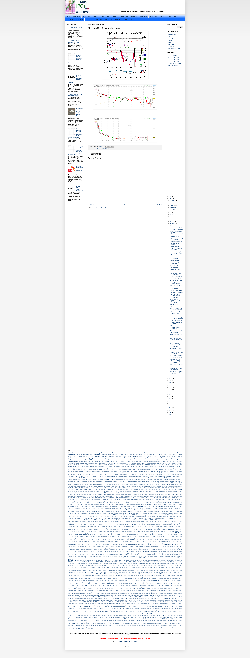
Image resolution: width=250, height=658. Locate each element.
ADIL (102, 463)
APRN (152, 471)
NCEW (105, 560)
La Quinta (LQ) (175, 539)
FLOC (83, 516)
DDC (173, 499)
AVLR (79, 476)
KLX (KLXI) (173, 538)
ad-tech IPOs (179, 461)
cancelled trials (75, 486)
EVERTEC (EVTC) (165, 511)
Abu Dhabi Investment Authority (123, 461)
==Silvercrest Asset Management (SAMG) (74, 41)
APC (181, 469)
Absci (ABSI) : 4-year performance (175, 270)
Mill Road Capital (107, 554)
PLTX (130, 575)
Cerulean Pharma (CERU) (141, 487)
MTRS (106, 557)
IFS (178, 529)
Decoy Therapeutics (76, 501)
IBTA (152, 529)
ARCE (91, 472)
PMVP (146, 575)
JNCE (131, 536)
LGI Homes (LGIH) (136, 543)
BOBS (135, 481)
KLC (161, 538)
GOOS (145, 523)
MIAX (105, 553)
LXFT (180, 546)
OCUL (174, 565)
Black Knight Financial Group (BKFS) (148, 479)
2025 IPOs (86, 16)
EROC (89, 511)
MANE (100, 548)
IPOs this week (172, 34)
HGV (82, 528)
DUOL (80, 506)
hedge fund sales (162, 526)
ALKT (140, 466)
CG (154, 487)
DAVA (143, 499)
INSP (122, 533)
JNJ (133, 536)
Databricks (136, 499)
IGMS (180, 529)
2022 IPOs (115, 16)
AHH (130, 464)
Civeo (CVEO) (114, 491)
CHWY (100, 491)
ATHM (115, 474)
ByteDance (70, 484)
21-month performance (160, 456)
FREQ (126, 518)
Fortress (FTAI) (155, 516)
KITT (148, 538)
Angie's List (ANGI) (132, 469)
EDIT (95, 508)
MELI (130, 551)
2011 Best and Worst (145, 454)
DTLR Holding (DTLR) (170, 504)
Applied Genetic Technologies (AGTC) (118, 471)
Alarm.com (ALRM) (88, 466)
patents (161, 570)
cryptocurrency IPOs (165, 496)
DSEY (151, 504)
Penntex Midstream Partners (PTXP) (122, 572)
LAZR (130, 541)
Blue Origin (98, 481)
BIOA (90, 479)
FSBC (160, 518)
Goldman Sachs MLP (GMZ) (133, 523)
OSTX (161, 568)
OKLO (104, 567)
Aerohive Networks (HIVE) (165, 463)
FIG (103, 514)
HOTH (75, 529)
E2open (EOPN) (116, 506)
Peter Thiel (169, 572)
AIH (153, 464)
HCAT (109, 526)
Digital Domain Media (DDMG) (106, 502)
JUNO (163, 536)
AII (157, 464)
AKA (177, 464)
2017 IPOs (163, 16)
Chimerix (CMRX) (144, 489)
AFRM (77, 464)
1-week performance (88, 453)
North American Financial (84, 563)
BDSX (177, 476)
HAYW (103, 526)
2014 (170, 401)
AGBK (83, 464)
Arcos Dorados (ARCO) (106, 472)
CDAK (180, 486)
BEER (77, 477)
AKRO (75, 466)
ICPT (158, 529)
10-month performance (114, 453)
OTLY (172, 568)
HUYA (125, 529)
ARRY (163, 472)
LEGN (69, 543)
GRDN (177, 523)
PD (99, 572)
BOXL (156, 481)
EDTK (101, 508)
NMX (166, 561)
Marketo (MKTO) (167, 548)
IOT (156, 533)
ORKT (144, 568)
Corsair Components (148, 494)
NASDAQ (72, 560)
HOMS (163, 528)
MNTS (79, 556)
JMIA (125, 536)
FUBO (82, 519)
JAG (153, 534)
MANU (115, 548)
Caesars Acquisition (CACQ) (112, 484)
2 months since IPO (173, 57)
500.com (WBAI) (80, 459)
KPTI (109, 539)
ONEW (70, 568)
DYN (97, 506)
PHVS (141, 573)
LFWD (120, 543)
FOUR (69, 518)
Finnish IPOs (120, 514)
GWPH (85, 526)
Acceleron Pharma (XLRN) (150, 461)
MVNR (130, 557)
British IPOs (86, 482)
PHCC (119, 573)
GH (116, 521)
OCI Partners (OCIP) (168, 565)
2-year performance (107, 454)
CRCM (112, 496)
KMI (178, 538)
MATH (117, 549)
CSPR (75, 497)
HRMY (89, 529)
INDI (162, 531)
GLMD (159, 521)
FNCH (113, 516)
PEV (80, 573)
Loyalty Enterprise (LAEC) (78, 546)
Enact (81, 509)
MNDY (176, 554)
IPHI (164, 533)
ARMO (154, 472)
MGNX (84, 553)
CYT (85, 499)
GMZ (104, 523)
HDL (132, 526)
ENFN (129, 509)
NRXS (158, 563)
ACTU (168, 461)
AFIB (75, 464)
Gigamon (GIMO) (135, 521)
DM (154, 502)
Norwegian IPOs (122, 563)
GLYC (91, 523)
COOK (141, 494)
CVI (151, 497)
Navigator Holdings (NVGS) (91, 560)
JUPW (170, 536)
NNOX (171, 561)
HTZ (110, 529)
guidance (175, 524)
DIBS (88, 502)
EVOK (176, 511)
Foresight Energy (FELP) (142, 516)
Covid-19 (74, 496)
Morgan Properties (143, 556)
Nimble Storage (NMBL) (123, 561)
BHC (144, 477)
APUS (155, 471)
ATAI (99, 474)
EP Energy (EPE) (178, 509)
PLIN (110, 575)
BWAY (163, 482)
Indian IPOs (165, 531)
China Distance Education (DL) (156, 489)
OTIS (170, 568)
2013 (170, 403)
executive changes (95, 513)
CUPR (117, 497)
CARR (96, 486)
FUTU (95, 519)
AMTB (88, 469)
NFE (100, 561)
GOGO (119, 523)
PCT (91, 572)
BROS (98, 482)
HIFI (87, 528)
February (172, 223)
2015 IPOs (70, 19)
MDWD (82, 551)
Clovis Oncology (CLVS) (86, 492)
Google (142, 523)
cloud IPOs (74, 493)
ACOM (162, 461)
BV (158, 482)
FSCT (163, 518)
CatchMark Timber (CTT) (121, 486)
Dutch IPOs (87, 506)
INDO (170, 531)
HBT (106, 526)
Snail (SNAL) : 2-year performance (175, 273)
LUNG (144, 546)
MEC (94, 551)
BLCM (177, 479)
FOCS (119, 516)
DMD (160, 502)
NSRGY (162, 563)
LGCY (126, 543)
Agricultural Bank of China (120, 464)
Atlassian (122, 474)
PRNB (150, 577)
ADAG (69, 463)
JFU (84, 536)
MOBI (82, 556)
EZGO (112, 513)
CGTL (166, 487)
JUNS (166, 536)
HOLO (129, 528)
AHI (132, 464)
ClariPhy (122, 491)
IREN (104, 534)
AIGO (150, 464)
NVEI (96, 565)
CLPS (93, 492)
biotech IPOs (111, 479)
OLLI (123, 567)
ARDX (122, 472)
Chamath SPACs (172, 487)
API (75, 471)
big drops (150, 478)
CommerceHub (71, 494)
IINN (83, 531)
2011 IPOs (108, 19)
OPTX (122, 568)
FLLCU (74, 516)
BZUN (79, 484)
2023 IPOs (105, 16)
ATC (104, 474)
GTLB (168, 524)
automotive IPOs (159, 474)
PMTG (139, 575)
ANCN (103, 469)
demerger (165, 501)
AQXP (165, 471)
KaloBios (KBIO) (72, 538)
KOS (106, 539)
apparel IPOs (98, 471)
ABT (112, 461)
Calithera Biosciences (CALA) (149, 484)
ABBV (89, 461)
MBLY (141, 549)
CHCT (73, 489)
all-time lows (149, 466)
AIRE (169, 464)
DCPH (168, 499)
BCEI (159, 476)
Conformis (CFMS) (111, 494)
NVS (104, 565)
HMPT (122, 528)
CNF (124, 492)
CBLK (146, 486)
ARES (128, 472)
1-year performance (101, 453)
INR (94, 533)
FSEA (166, 518)
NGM (106, 561)
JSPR (149, 536)
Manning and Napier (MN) (107, 548)
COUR (180, 494)
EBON (178, 506)
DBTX (160, 499)
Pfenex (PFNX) (86, 573)
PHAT (116, 573)
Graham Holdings (168, 523)
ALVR (78, 468)
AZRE (107, 476)
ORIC (141, 568)
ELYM (175, 508)
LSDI (97, 546)
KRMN (115, 539)
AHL (134, 464)
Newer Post (91, 204)
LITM (97, 544)
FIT (163, 514)
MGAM (180, 551)
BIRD (127, 479)
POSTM (180, 575)
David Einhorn (148, 499)
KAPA (85, 538)
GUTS (78, 526)
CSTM (90, 497)
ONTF (82, 568)
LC (145, 541)
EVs (75, 513)
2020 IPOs (134, 16)
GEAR (168, 519)
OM (134, 567)
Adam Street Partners (76, 463)
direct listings (133, 502)
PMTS (143, 575)
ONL (73, 568)
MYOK (140, 557)
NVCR (90, 565)
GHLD (118, 521)
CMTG (114, 492)
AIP (164, 464)
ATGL (106, 474)
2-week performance (94, 454)
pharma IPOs (103, 574)
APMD (88, 471)
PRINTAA (107, 148)
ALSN (69, 468)
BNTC (129, 481)
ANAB (100, 469)
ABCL (93, 461)
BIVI (135, 479)
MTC (90, 557)
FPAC (85, 518)
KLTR (169, 538)
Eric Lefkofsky (82, 511)
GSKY (153, 524)
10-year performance (126, 452)
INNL (80, 533)
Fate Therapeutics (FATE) (144, 513)
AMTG (91, 469)
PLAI (180, 573)
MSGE (75, 557)
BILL (87, 479)
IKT (97, 531)
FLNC (80, 516)
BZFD (76, 484)
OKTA (107, 567)
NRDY (150, 563)
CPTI (98, 496)
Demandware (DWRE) (157, 501)
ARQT (160, 472)
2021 (170, 385)
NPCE (136, 563)
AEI (142, 463)
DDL (178, 499)
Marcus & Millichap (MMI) (131, 548)
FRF (137, 518)
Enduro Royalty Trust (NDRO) (106, 509)
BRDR (177, 481)
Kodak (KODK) (101, 539)
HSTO (101, 529)
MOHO (113, 556)
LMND (116, 544)
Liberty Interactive (150, 543)
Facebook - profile (118, 513)
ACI (157, 461)
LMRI (122, 544)
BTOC (129, 482)
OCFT (155, 565)
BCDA (156, 476)
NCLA (110, 560)
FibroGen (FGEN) (84, 514)
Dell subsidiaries (119, 501)
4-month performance (123, 458)
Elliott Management (163, 508)
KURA (157, 539)
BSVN (117, 482)
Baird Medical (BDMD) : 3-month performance (176, 291)
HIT (115, 528)
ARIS (134, 472)
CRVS (151, 496)
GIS (143, 521)
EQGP (71, 511)
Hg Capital (78, 528)
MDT (79, 551)
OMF (143, 567)
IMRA (119, 531)
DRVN (148, 504)
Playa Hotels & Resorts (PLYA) (101, 575)
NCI (108, 560)
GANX (130, 519)
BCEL (161, 476)
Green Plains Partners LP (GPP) (94, 524)
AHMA (139, 464)
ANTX (164, 469)
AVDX (177, 474)
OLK (121, 567)
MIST (130, 554)
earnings (170, 40)
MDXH (89, 551)
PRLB (144, 577)
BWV (170, 482)
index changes (157, 531)
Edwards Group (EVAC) (110, 508)
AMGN (161, 468)
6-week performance (113, 459)
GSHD (150, 524)
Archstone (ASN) (97, 472)
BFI (130, 477)
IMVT (135, 531)
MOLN (116, 556)
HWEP (128, 529)
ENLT (132, 509)
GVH (82, 526)
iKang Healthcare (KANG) (90, 531)
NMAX (163, 561)
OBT (150, 565)
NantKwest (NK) (172, 557)
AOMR (171, 469)
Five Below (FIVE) (169, 514)
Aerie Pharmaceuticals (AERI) (149, 463)
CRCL (109, 496)
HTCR (107, 529)
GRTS (135, 524)
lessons (95, 543)
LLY (114, 544)
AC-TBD (136, 461)
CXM (168, 497)
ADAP (82, 463)
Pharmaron (109, 573)
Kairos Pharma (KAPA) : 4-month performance (176, 317)
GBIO (140, 519)
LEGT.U (73, 543)
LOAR (125, 544)
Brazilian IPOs (163, 481)
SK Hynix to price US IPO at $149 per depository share (79, 169)
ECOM (83, 508)
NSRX (165, 563)
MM (165, 554)
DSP (154, 504)
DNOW (174, 502)
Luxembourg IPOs (153, 546)
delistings (102, 501)
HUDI (115, 529)
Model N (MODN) (102, 556)
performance (142, 572)
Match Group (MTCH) (110, 549)
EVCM (140, 511)
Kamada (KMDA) (80, 538)
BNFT (119, 481)
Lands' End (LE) (77, 541)
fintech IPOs (126, 514)
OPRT (116, 568)
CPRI (92, 496)
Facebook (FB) (126, 513)
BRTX (103, 482)
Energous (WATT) (117, 509)
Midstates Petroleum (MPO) (89, 554)
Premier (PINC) (107, 577)
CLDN (141, 491)
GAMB (117, 519)
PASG (158, 570)
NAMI (158, 557)
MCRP (175, 549)
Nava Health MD (80, 560)
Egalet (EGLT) (119, 508)
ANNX (142, 469)
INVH (140, 533)
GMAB (94, 523)
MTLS (103, 557)
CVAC (139, 497)
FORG (149, 516)
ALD (107, 466)
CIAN (107, 491)
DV (91, 506)
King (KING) (126, 538)
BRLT (90, 482)
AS (178, 472)
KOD (97, 539)
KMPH (180, 538)
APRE (149, 471)
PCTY (93, 572)
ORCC (125, 568)
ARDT (119, 472)
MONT (128, 556)
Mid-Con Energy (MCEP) (126, 553)
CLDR (144, 491)
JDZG (72, 536)
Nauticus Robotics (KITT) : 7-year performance (176, 309)
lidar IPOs (156, 543)
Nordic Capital (75, 563)
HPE (81, 529)
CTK (93, 497)
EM (177, 508)
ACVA (174, 461)
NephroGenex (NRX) (137, 560)
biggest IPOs (78, 479)
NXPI (119, 565)
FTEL (76, 519)
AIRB (167, 464)
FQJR (96, 518)
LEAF (177, 541)
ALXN (81, 468)
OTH (167, 568)
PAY (69, 572)
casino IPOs (110, 486)
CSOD (72, 497)
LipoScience (83, 544)
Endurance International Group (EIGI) (91, 509)
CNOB (128, 492)
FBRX (158, 513)
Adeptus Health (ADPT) (93, 463)
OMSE (152, 567)
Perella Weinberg (135, 572)
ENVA (143, 509)
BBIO (141, 476)
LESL (92, 543)
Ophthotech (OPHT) (107, 568)
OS (150, 568)
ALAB (82, 466)
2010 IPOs (118, 19)
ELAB (134, 508)
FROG (148, 518)
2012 (170, 405)
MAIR (85, 548)
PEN (113, 572)
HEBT (156, 526)
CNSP (132, 492)
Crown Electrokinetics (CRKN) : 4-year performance (175, 296)
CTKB (95, 497)
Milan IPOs (100, 554)
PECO (110, 572)
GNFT (107, 523)
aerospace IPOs (175, 463)
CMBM (105, 492)
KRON (118, 539)
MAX (136, 549)
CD (178, 486)
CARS (99, 486)
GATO (133, 519)
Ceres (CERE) (118, 487)
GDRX (156, 519)
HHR (85, 528)
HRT (92, 529)
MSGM (78, 557)
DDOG (70, 501)
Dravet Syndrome (119, 504)
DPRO (113, 504)
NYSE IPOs (171, 36)
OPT (119, 568)
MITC (132, 554)
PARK (123, 570)
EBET (175, 506)
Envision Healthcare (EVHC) (152, 509)
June (171, 214)
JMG (123, 536)
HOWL (78, 529)
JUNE (160, 536)
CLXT (99, 492)
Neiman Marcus (125, 560)
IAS (144, 529)
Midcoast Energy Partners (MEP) (174, 553)
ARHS (131, 472)
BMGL (115, 481)
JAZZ (173, 534)
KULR (154, 539)
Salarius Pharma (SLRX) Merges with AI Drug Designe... (176, 322)
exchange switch (87, 513)
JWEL (173, 536)
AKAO (180, 464)
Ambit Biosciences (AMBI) (104, 468)
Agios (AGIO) (104, 464)
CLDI (138, 491)
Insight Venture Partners (115, 533)
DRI (124, 504)
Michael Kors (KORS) (115, 553)
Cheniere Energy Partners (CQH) (106, 489)
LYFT (72, 548)
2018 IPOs (153, 16)
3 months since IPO (173, 59)
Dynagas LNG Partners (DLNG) (105, 506)
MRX (180, 556)
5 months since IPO (173, 61)
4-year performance (97, 148)
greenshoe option (106, 524)
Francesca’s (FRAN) (106, 518)
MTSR (112, 557)
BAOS (129, 476)
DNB (165, 502)
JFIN (78, 536)
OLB (110, 567)
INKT (69, 533)
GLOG (177, 521)
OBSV (147, 565)
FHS (181, 513)
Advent (139, 463)
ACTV (171, 461)
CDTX (79, 487)
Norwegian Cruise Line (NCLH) (110, 563)
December (173, 200)
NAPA (177, 557)
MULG (127, 557)
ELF (157, 508)
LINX (79, 544)
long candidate (168, 544)
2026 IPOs (76, 16)
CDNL (73, 487)
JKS (120, 536)
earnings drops (147, 506)
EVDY (143, 511)
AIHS (155, 464)
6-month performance (100, 459)
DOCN (69, 504)
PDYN (104, 572)
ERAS (77, 511)
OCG (159, 565)
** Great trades (172, 46)
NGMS (108, 561)
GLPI (80, 523)
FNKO (116, 516)
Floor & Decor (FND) (89, 516)
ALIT (138, 466)
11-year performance (149, 452)
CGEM (156, 487)
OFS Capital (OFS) (76, 567)
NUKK (80, 565)
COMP (86, 494)
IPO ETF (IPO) (171, 533)
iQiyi (92, 534)
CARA (86, 486)
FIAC (72, 514)
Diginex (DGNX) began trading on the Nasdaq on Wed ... (176, 282)
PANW (109, 570)
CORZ (154, 494)
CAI (129, 484)
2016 (170, 396)
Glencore (156, 521)
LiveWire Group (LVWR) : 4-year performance (79, 187)
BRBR (168, 481)
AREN (125, 472)
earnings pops (156, 506)
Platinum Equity (87, 575)
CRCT (116, 496)
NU (72, 565)
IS (111, 534)
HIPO (113, 528)
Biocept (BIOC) (103, 479)
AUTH (154, 474)
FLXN (96, 516)
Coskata (158, 494)
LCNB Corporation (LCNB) (155, 541)
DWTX (93, 506)
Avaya (168, 474)
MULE (124, 557)
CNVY (150, 492)
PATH (164, 570)
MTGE (99, 557)
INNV (82, 533)
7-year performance (147, 459)
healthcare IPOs (140, 526)
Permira (147, 572)
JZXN (176, 536)
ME (91, 551)
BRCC (174, 481)
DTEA (160, 504)
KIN (121, 538)
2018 (170, 392)
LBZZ (143, 541)
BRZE (111, 482)
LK (111, 544)
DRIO (126, 504)
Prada (93, 577)
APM (86, 471)
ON (154, 567)
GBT (145, 519)
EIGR (128, 508)
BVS (161, 482)
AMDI (122, 468)
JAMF (155, 534)
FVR (101, 519)
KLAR (158, 538)
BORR (145, 481)
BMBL (112, 481)
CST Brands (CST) (82, 497)
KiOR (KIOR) (132, 538)
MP (159, 556)
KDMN (118, 538)
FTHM (79, 519)
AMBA (97, 468)
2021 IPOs (124, 16)
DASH (120, 499)
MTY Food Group (118, 557)
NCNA (113, 560)
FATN (152, 513)
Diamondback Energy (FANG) (80, 502)
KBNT (103, 538)
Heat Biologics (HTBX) (150, 526)
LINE (176, 543)
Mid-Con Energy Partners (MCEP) (139, 553)
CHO (86, 491)
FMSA (109, 516)
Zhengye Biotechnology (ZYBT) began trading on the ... (176, 233)
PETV (74, 573)
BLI (75, 481)
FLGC (180, 514)
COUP (165, 494)
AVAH (165, 474)
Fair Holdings (134, 513)
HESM (69, 528)
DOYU (104, 504)
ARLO (147, 472)
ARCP (113, 472)
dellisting (125, 501)
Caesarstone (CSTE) (123, 484)
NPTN (140, 563)
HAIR (91, 526)
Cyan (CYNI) (172, 497)
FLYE (101, 516)
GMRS (97, 523)
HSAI (95, 529)
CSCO (180, 496)
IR (94, 534)
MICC (108, 553)
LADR (180, 539)
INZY (145, 533)
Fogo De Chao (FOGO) (126, 516)
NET (143, 560)
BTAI (120, 482)
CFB (149, 487)
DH (72, 502)
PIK (145, 573)
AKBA (69, 466)
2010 (170, 410)
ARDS (116, 472)
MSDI (72, 557)
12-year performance (159, 452)
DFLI (181, 501)
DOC (180, 502)
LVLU (162, 546)
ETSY (117, 511)
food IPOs (134, 516)
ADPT (115, 463)
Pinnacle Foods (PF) (154, 573)
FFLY (172, 513)
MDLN (76, 551)
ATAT (101, 474)
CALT (157, 484)
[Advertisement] (132, 6)
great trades (78, 524)
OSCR (152, 568)
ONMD (75, 568)
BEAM (71, 477)
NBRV (102, 560)
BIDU (147, 477)
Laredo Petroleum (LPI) (87, 541)
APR (146, 471)
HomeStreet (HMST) (157, 528)
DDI (175, 499)
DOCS (72, 504)
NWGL (116, 565)
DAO (117, 499)
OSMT (158, 568)
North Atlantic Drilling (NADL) (96, 563)
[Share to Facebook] (112, 147)
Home (69, 16)
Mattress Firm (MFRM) (124, 549)
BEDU (74, 477)
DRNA (141, 504)
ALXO (84, 468)
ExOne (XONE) (106, 513)
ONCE (157, 567)
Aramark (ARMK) (175, 471)
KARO (88, 538)
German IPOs (97, 521)
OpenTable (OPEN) (98, 568)
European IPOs (125, 511)
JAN (158, 534)
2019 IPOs (143, 16)
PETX (77, 573)
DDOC (180, 499)
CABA (93, 484)
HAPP (94, 526)
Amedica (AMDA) (128, 468)
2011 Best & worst (173, 65)
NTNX (180, 563)
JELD (75, 536)
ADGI (100, 463)
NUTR (83, 565)
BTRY (132, 482)
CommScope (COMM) (80, 494)
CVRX (160, 497)
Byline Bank (176, 482)
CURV (126, 497)
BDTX (180, 476)
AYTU (99, 476)
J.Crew (140, 534)
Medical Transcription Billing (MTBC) (115, 551)
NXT (121, 565)
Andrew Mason (112, 469)
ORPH (147, 568)
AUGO (133, 474)
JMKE (128, 536)
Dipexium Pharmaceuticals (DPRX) (121, 502)
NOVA (127, 563)
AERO (158, 463)
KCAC (108, 538)
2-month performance (82, 454)
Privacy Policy (133, 577)
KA (178, 536)
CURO (123, 497)
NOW (134, 563)
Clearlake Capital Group (173, 491)
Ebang (164, 506)
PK (178, 573)
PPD (85, 577)
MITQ (138, 554)
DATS (140, 499)
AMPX (73, 469)
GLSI (82, 523)
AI (144, 464)
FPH (88, 518)
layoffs (126, 541)
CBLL (149, 486)
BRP (101, 482)
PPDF (87, 577)
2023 (170, 380)
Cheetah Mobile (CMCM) (81, 489)
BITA (132, 479)
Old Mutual (114, 567)
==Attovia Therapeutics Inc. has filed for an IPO (75, 28)
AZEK (102, 476)
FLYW (104, 516)
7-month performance (136, 459)
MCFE (162, 549)
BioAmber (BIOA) (95, 479)
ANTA (157, 469)
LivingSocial (101, 544)
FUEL (85, 519)
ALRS (180, 466)
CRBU (106, 496)
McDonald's (158, 549)
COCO (166, 492)
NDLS (120, 560)
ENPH (135, 509)
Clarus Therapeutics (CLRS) (130, 491)
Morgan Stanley (151, 556)
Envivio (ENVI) (161, 509)
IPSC (86, 534)
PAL (95, 570)
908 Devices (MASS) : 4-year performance (176, 305)
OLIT (118, 567)
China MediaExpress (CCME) (169, 489)
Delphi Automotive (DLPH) (133, 501)
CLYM (102, 492)
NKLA (151, 561)
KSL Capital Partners (142, 539)
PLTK (125, 575)
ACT (165, 461)
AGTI (127, 464)
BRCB (171, 481)
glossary (76, 523)
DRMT (138, 504)
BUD (141, 482)
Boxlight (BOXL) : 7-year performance (176, 369)
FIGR (105, 514)
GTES (162, 524)
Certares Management (130, 487)
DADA (101, 499)
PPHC (90, 577)
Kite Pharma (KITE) (142, 538)
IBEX (147, 529)
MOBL (93, 556)
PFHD (92, 573)
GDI (154, 519)
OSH (155, 568)
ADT (130, 463)
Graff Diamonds (160, 523)
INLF (72, 533)
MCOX (168, 549)
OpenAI (92, 568)
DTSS (176, 504)
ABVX (132, 461)
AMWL (97, 469)
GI (120, 521)
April (171, 219)
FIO (133, 514)
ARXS (175, 472)
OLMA (125, 567)
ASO (72, 474)
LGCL (123, 543)
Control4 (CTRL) (136, 494)
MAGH (81, 548)
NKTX (154, 561)
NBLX (99, 560)
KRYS (135, 539)
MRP (175, 556)
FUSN (92, 519)
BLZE (109, 481)
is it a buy (114, 534)
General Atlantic (174, 519)
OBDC (143, 565)
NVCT (93, 565)
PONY (152, 575)
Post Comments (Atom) (101, 207)
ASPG (81, 474)
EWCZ (81, 513)
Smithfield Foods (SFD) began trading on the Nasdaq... (176, 243)
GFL (109, 521)
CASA (105, 486)
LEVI (98, 543)
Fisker (161, 514)
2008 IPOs (126, 454)
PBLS (79, 572)
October (172, 205)
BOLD (142, 481)
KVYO (163, 539)
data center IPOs (129, 499)
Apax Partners (176, 469)
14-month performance (170, 452)
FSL (169, 518)
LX (172, 546)
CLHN (69, 492)
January (172, 226)
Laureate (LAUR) (118, 541)
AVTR (84, 476)
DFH (178, 501)
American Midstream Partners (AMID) (151, 468)
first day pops (149, 515)
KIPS (136, 538)
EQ (69, 511)
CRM (134, 496)
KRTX (129, 539)
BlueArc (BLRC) (104, 481)
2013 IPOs (89, 19)
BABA (113, 476)
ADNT (112, 463)
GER (92, 521)
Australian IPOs (148, 474)
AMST (85, 469)
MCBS (153, 549)
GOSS (148, 523)
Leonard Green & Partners (84, 543)
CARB (90, 486)
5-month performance (160, 458)
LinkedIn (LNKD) (72, 544)
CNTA (138, 492)
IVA (138, 534)
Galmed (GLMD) (112, 519)
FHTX (69, 514)
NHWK (115, 561)
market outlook (159, 548)
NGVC (112, 561)
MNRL (69, 556)
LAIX (72, 541)
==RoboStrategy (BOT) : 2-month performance (75, 94)
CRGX (125, 496)
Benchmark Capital (90, 477)
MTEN (96, 557)
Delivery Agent (109, 501)
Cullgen (114, 497)
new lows (165, 560)
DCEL (165, 499)
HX (131, 529)
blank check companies (170, 479)
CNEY (121, 492)
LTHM (107, 546)
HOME (132, 528)
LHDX (143, 543)
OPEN (88, 568)
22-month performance (171, 456)
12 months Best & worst (174, 63)
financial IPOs (113, 515)
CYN (78, 499)
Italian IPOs (126, 534)
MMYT (173, 554)
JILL (109, 536)
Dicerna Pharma (93, 502)
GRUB (142, 524)
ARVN (172, 472)
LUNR (147, 546)
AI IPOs (147, 464)
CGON (159, 487)
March (172, 221)
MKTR (151, 554)
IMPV (116, 531)
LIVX (105, 544)
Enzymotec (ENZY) (169, 509)
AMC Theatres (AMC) (116, 468)
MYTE (143, 557)
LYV (78, 548)
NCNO (116, 560)
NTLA (177, 563)
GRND (124, 524)
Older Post (159, 204)
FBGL (155, 513)
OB (141, 565)
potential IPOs (80, 577)
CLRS (96, 492)
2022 (170, 382)
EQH (74, 511)
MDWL (85, 551)
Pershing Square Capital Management (158, 572)
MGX (94, 553)
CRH (128, 496)
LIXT (107, 544)
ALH (136, 466)
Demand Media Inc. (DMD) (145, 501)
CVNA (153, 497)
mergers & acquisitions (143, 551)
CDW (82, 487)
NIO (130, 561)
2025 (170, 198)
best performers (125, 477)
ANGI (126, 469)
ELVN (172, 508)
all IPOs (144, 466)
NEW (162, 560)
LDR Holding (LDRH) (171, 541)
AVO (82, 476)
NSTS (168, 563)
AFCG (69, 464)
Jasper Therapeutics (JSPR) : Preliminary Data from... (176, 340)
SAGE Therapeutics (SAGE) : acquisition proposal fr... (176, 327)
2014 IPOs (79, 19)
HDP (134, 526)
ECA (69, 508)
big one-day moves (159, 478)
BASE (132, 476)
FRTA (155, 518)
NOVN (130, 563)
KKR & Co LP (153, 538)
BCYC (170, 476)
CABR (96, 484)
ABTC (114, 461)
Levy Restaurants (104, 543)
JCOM (176, 534)
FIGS (108, 514)
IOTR (159, 533)
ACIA (159, 461)
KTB (149, 539)
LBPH (134, 541)
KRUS (132, 539)
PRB (96, 577)
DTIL (164, 504)
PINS (160, 574)
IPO (166, 533)
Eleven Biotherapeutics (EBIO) (149, 508)
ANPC (145, 469)
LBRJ (137, 541)
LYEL (69, 548)
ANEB (117, 469)
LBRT (140, 541)
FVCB (98, 519)
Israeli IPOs (120, 534)
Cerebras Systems (110, 487)
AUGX (136, 474)
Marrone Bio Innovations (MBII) (83, 549)
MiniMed (123, 554)
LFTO (117, 543)
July (171, 212)
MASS (91, 549)
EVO (174, 511)
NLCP (157, 561)
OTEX (164, 568)
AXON (90, 476)
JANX (160, 534)
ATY (131, 474)
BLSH (94, 481)
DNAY (162, 502)
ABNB (106, 461)
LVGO (159, 546)
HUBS (112, 529)
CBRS (155, 486)
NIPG (133, 561)
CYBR (72, 499)
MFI (177, 551)
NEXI (83, 561)
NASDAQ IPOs (172, 38)
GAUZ (137, 519)
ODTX (178, 565)
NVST (106, 565)
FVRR (103, 519)
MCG (166, 549)
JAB (143, 534)
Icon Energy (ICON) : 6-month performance (176, 277)
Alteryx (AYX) (74, 468)
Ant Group (152, 469)
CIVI (119, 491)
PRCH (98, 577)
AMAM (90, 468)
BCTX (167, 476)
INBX (137, 531)
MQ (161, 556)
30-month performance (106, 458)
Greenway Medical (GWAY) (117, 524)
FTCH (177, 518)
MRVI (178, 556)
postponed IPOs (72, 577)
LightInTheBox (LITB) (166, 543)
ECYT (90, 508)
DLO (153, 502)
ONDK (173, 567)
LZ (79, 548)
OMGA (145, 567)
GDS (159, 519)
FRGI (140, 518)
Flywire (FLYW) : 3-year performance (176, 266)
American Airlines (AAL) (138, 468)
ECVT (87, 508)
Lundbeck (140, 546)
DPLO (110, 504)
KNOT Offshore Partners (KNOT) (88, 539)
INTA (127, 533)
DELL (113, 501)
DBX (163, 499)
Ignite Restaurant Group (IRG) (75, 531)
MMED (170, 554)
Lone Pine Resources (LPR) (157, 544)
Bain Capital (118, 476)
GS (144, 524)
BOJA (139, 481)
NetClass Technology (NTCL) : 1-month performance (175, 301)
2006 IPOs (115, 454)
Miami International (99, 553)
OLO (129, 567)
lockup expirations (132, 544)
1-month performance (75, 453)
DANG (104, 499)
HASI (100, 526)
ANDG (106, 469)
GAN (128, 519)
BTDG (126, 482)
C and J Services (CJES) (86, 484)
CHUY (96, 491)
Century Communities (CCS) (99, 487)
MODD (96, 556)
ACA (139, 461)
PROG (153, 577)
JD (179, 534)
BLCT (69, 481)
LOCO (138, 544)
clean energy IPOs (150, 491)
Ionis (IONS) (152, 533)
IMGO (108, 531)
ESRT (99, 511)
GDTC (162, 519)
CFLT (151, 487)
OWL (69, 570)
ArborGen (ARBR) (72, 472)
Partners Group (152, 570)
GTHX (165, 524)
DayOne (156, 499)
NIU (135, 561)
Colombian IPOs (178, 492)
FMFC (106, 516)
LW (170, 546)
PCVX (97, 572)
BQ (159, 481)
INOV (92, 533)
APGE (72, 471)
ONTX (85, 568)
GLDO (151, 521)
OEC (181, 565)
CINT (109, 491)
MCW (178, 549)
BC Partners (151, 476)
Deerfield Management (86, 501)
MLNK (154, 554)
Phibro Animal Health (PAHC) (131, 573)
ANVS (167, 469)
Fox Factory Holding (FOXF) (77, 518)
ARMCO (151, 472)
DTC (158, 504)
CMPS (111, 492)
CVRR (157, 497)
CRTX (148, 496)
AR (167, 471)
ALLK (156, 466)
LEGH (180, 541)
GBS (143, 519)
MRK (169, 556)
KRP (124, 539)
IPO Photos (171, 44)
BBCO (138, 476)
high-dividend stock (93, 528)
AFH (72, 464)
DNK (171, 502)
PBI (77, 572)
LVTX (165, 546)
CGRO (163, 487)
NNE (168, 561)
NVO (101, 565)
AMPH (170, 468)
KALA (180, 536)
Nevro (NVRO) (157, 560)
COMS (90, 494)
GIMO (140, 521)
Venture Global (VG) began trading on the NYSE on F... (176, 262)
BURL (153, 482)
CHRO (93, 491)
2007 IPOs (121, 454)
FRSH (151, 518)
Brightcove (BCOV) (72, 482)
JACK (146, 534)
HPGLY (84, 529)
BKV (139, 479)
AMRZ (82, 469)
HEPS (167, 526)
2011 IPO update (154, 454)
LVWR (168, 546)
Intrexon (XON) (135, 533)
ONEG (176, 567)
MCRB (171, 549)
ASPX (90, 474)
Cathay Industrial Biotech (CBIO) (134, 486)
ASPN (87, 474)
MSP (85, 557)
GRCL (174, 523)
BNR (127, 481)
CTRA (101, 497)
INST (125, 533)
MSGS (82, 557)
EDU (103, 508)
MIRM (126, 554)
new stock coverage (76, 561)
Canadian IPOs (166, 484)
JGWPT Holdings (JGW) (92, 536)
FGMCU (175, 513)
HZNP (140, 529)
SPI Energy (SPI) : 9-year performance (176, 352)
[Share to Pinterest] (113, 147)
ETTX (120, 511)
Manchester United (94, 548)
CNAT (117, 492)
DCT (171, 499)
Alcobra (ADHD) (102, 466)
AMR (76, 469)
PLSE (122, 575)
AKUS (79, 466)
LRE (92, 546)
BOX (154, 481)
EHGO (125, 508)
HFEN (72, 528)
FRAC (99, 518)
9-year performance (80, 461)
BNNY (124, 481)
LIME (173, 543)
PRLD (147, 577)
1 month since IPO (173, 55)
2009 (170, 412)
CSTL (87, 497)
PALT (97, 570)
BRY (109, 482)
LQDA (89, 546)
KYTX (169, 539)
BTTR (138, 482)
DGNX (69, 502)
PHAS (113, 573)
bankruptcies (124, 476)
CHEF (88, 489)
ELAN (137, 508)
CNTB (141, 492)
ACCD (141, 461)
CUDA (110, 497)
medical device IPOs (100, 551)
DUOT (83, 506)
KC (105, 538)
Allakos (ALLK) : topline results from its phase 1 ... (176, 253)
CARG (93, 486)
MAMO (88, 548)
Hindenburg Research (106, 528)
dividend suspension (141, 502)
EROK (92, 511)
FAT (138, 513)
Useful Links (128, 19)
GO (113, 523)
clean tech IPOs (158, 491)
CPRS (94, 496)
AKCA (72, 466)
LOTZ (175, 544)
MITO (135, 554)
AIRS (175, 464)
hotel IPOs (70, 529)
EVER (146, 511)
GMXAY (101, 523)
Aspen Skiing (76, 474)
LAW (124, 541)
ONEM (180, 567)
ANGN (139, 469)
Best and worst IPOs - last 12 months (113, 477)
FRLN (142, 518)
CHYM (103, 491)
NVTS (113, 565)
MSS (88, 557)
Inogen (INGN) (87, 533)
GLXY (88, 523)
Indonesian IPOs (175, 531)
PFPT (94, 573)
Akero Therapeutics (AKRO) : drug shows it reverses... (176, 248)
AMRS (79, 469)
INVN (143, 533)
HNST (125, 528)
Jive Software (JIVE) (114, 536)
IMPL (114, 531)
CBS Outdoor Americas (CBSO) (164, 486)
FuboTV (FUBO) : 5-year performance (176, 365)
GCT (148, 519)
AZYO (110, 476)
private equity (140, 577)
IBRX (149, 529)
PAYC (71, 572)
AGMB (109, 464)
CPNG (85, 496)
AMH (164, 468)
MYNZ (136, 557)
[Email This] (106, 147)
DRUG (144, 504)
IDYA (175, 529)
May (171, 216)
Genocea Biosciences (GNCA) (84, 521)
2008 (170, 415)
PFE (82, 573)
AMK (167, 468)
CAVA (143, 486)
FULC (89, 519)
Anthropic (160, 469)
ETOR (114, 511)
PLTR (128, 575)
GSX (159, 524)
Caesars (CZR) (102, 484)
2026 (170, 196)
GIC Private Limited (126, 521)
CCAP (175, 486)
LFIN (109, 543)
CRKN (130, 496)
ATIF (118, 474)
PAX (181, 570)
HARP (97, 526)
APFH (69, 471)
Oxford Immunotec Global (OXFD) (78, 570)
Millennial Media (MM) (116, 554)
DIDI (98, 502)
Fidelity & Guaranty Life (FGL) (94, 514)
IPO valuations (71, 534)
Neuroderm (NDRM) (149, 560)
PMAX (136, 575)
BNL (121, 481)
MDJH (69, 551)
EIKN (131, 508)
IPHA (162, 533)
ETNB (111, 511)
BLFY (72, 481)
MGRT (87, 553)
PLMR (112, 575)
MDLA (72, 551)
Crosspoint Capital (139, 496)
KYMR (166, 539)
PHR (139, 573)
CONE (96, 494)
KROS (121, 539)
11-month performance (137, 452)
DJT (147, 502)
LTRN (112, 546)
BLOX (91, 481)
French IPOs (121, 518)
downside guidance (98, 504)
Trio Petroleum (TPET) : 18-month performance (176, 287)
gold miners (124, 523)
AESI (180, 463)
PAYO (74, 572)
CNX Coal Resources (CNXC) (158, 492)
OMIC (149, 567)
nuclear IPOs (76, 565)
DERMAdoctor (170, 501)
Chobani (90, 491)
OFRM (69, 567)
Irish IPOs (108, 534)
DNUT (177, 502)
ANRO (148, 469)
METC (168, 551)
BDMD (174, 476)
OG (81, 567)
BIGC (165, 477)
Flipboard (70, 516)
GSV (156, 524)
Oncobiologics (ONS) (163, 567)
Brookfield (94, 482)
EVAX (137, 511)
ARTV (169, 472)
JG (86, 536)
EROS (95, 511)
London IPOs (147, 544)
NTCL (171, 563)
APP (94, 471)
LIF (160, 543)
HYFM (134, 529)
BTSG (135, 482)
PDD (101, 572)
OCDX (152, 565)
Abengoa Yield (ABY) (99, 461)
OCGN (161, 565)
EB (162, 506)
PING (148, 573)
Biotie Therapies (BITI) (120, 479)
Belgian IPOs (82, 477)
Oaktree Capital (136, 565)
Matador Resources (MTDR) (99, 549)
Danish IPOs (109, 499)
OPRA (113, 568)
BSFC (114, 482)
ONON (79, 568)
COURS (70, 496)
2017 (170, 394)
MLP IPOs (158, 554)
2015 (170, 399)
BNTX (132, 481)
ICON (155, 529)
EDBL (93, 508)
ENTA (141, 509)
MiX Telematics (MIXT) (145, 554)
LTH (104, 546)
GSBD (147, 524)
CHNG (83, 491)
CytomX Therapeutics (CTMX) (93, 499)
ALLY (162, 466)
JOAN (136, 536)
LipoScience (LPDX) (90, 544)
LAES (69, 541)
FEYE (169, 513)
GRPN (131, 524)
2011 (170, 408)
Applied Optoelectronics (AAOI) (134, 471)
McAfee (150, 549)
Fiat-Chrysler (76, 514)
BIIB (83, 479)
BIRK (130, 479)
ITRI (133, 534)
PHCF (122, 573)
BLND (80, 481)
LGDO (130, 543)
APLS (80, 471)
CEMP (85, 487)
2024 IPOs (96, 16)
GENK (75, 521)
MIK (96, 554)
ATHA (109, 474)
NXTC (124, 565)
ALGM (132, 466)
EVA (135, 511)
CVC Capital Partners (145, 497)
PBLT (82, 572)
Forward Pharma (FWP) (164, 516)
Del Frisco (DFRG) (96, 501)
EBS (181, 506)
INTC (130, 533)
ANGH (123, 469)
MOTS (156, 556)
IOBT (148, 533)
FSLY (171, 518)
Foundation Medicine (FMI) (176, 516)
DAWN (152, 499)
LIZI (110, 544)
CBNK (152, 486)
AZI (105, 476)
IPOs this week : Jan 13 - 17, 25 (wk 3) (176, 331)
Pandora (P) (104, 570)
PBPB (85, 572)
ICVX (160, 529)
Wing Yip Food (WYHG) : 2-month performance (176, 228)
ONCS (170, 567)
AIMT (162, 464)
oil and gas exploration (89, 567)
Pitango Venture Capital (172, 573)
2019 (170, 389)
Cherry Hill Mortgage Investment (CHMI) (124, 489)
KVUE (160, 539)
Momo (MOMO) (122, 556)
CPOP (89, 496)
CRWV (158, 496)
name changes (153, 558)
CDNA (69, 487)
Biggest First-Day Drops (172, 477)
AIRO (172, 464)
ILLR (100, 531)
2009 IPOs (131, 454)
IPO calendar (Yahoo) (174, 48)
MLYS (163, 554)
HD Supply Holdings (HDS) (125, 526)
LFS (112, 543)
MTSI (109, 557)
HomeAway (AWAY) (138, 528)
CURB (120, 497)
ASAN (180, 472)
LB (132, 541)
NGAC (102, 561)
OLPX (131, 567)
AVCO (171, 474)
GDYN (165, 519)
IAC (142, 529)
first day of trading (140, 515)
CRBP (103, 496)
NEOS (130, 560)
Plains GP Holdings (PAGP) (74, 575)
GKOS (145, 521)
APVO (158, 471)
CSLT (69, 497)
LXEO (177, 546)
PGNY (97, 573)
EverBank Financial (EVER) (154, 511)
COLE (172, 492)
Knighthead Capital (75, 539)
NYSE (128, 565)
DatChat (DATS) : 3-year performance (176, 349)
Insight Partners (105, 533)
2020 (170, 387)
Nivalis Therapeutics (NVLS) (143, 561)
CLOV (78, 492)
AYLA (96, 476)
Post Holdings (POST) (173, 575)
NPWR (143, 563)
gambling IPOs (123, 519)
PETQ (173, 572)
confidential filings (102, 494)
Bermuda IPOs (101, 477)
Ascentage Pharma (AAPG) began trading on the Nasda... (176, 238)
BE (69, 477)
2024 (170, 378)
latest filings (111, 541)
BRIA (180, 481)
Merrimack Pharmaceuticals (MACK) (158, 551)
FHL (178, 513)
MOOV (131, 556)
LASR (106, 541)
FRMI (145, 518)
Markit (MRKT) (175, 548)
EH (123, 508)
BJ (136, 479)
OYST (87, 570)
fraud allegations (114, 518)
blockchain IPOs (85, 481)
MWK (134, 557)
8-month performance (159, 459)
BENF (96, 477)
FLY (98, 516)
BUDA (143, 482)
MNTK (76, 556)
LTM (109, 546)
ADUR (135, 463)
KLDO (163, 538)
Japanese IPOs (165, 534)
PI (143, 573)
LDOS (164, 541)
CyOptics (82, 499)
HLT (120, 528)
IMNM (111, 531)
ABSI (103, 148)
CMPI (108, 492)
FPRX (90, 518)
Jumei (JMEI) (155, 536)
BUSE (156, 482)
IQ (90, 534)
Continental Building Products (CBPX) (123, 494)
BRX (106, 482)
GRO (128, 524)
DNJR (168, 502)
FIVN (175, 514)
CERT (123, 487)
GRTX (138, 524)
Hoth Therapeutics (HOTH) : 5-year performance (175, 345)
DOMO (86, 504)
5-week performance (172, 458)
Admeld (108, 463)
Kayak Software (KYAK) (95, 538)
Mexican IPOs (173, 551)
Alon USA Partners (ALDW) (173, 466)
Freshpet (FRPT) (132, 518)
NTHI (174, 563)
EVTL (78, 513)
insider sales (99, 533)
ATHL (112, 474)
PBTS (88, 572)
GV (80, 526)
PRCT (101, 577)
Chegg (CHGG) (94, 489)
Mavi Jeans (132, 549)
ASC (69, 474)
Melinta (133, 551)
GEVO (105, 521)
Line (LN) (180, 543)
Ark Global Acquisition (141, 472)
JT (151, 536)
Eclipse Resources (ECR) (76, 508)
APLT (83, 471)
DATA (123, 499)
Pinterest (164, 573)
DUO (77, 506)
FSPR (174, 518)
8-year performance (171, 459)
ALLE (153, 466)
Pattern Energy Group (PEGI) (172, 570)
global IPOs (167, 521)
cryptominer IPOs (175, 496)
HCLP (112, 526)
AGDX (87, 464)
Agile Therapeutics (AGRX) (95, 464)
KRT (127, 539)
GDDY (151, 519)
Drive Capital (131, 504)
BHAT (141, 477)
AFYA (80, 464)
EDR (98, 508)
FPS (94, 518)
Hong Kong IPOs (170, 528)
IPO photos (178, 533)
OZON (91, 570)
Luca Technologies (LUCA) (121, 546)
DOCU (76, 504)
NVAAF (87, 565)
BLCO (180, 479)
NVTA (110, 565)
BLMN (77, 481)
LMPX (119, 544)
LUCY (129, 546)
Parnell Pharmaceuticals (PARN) (132, 570)
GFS (111, 521)
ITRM (135, 534)
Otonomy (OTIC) (178, 568)
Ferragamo (164, 513)
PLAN (82, 575)
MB (139, 549)
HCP (115, 526)
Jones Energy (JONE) (143, 536)
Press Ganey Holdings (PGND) (117, 577)
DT (156, 504)
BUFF (150, 482)
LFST (114, 543)
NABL (147, 557)
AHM (137, 464)
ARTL (166, 472)
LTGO (101, 546)
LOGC (142, 544)
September (173, 207)
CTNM (98, 497)
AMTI (94, 469)
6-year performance (124, 459)
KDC (111, 538)
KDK (113, 538)
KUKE (151, 539)
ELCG (140, 508)
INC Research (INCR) (148, 531)
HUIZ (118, 529)
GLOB (163, 521)
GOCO (116, 523)
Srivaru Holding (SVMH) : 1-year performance (176, 356)
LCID (148, 541)
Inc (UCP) (141, 531)
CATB (114, 486)
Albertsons (95, 466)
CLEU (180, 491)
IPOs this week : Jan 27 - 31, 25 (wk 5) (176, 257)
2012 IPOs (99, 19)
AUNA (140, 474)
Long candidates (172, 42)
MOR (134, 556)
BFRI (133, 477)
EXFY (101, 513)
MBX (147, 549)
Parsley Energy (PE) (144, 570)
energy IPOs (125, 510)
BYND (180, 482)
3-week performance (82, 458)
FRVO (157, 518)
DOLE (82, 504)
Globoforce (173, 521)
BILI (85, 479)
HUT (123, 529)
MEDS (124, 551)
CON (93, 494)
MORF (137, 556)
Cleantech (165, 491)
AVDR (174, 474)
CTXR (107, 497)
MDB (180, 549)
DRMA (135, 504)
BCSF (164, 476)
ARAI (170, 471)
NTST (69, 565)
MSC (69, 557)
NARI (180, 557)
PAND (100, 570)
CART (102, 486)
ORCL (138, 568)
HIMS (100, 528)
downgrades (90, 504)
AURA (143, 474)
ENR (138, 509)
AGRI (112, 464)
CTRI (104, 497)
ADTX (133, 463)
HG (75, 528)
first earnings (156, 514)
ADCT (86, 463)
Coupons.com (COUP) (173, 494)
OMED (139, 567)
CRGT (122, 496)
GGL (114, 521)
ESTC (102, 511)
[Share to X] (110, 147)
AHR (142, 464)
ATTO (125, 474)
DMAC (157, 502)
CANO (83, 486)
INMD (76, 533)
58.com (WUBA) (89, 459)
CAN (160, 484)
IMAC (105, 531)
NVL (99, 565)
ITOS (130, 534)
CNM (126, 492)
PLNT (116, 575)
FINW (130, 514)
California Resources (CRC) (136, 484)
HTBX (104, 529)
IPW (89, 534)
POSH (156, 575)
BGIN (135, 477)
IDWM (172, 529)
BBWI (147, 476)
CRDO (118, 496)
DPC (107, 504)
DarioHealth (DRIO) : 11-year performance (176, 335)
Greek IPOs (83, 524)
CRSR (145, 496)
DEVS (175, 501)
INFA (181, 531)
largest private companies (99, 541)
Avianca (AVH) (71, 476)
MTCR (93, 557)
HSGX (97, 529)
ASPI (84, 474)
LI (145, 543)
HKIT (117, 528)
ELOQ (169, 508)
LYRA (75, 548)
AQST (162, 471)
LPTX (86, 546)
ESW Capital (107, 511)
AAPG (86, 461)
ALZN (87, 468)
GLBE (148, 521)
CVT (163, 497)
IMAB (102, 531)
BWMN (166, 482)
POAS (149, 575)
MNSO (72, 556)
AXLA (87, 476)
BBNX (144, 476)
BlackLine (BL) (160, 479)
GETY (102, 521)
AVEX (180, 474)
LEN (76, 543)
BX (172, 482)
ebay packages (169, 506)
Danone (114, 499)
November (173, 203)
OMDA (136, 567)
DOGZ (79, 504)
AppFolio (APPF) (105, 471)
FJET (177, 514)
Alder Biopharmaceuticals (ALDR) (120, 466)
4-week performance (135, 458)
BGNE (138, 477)
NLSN (159, 561)
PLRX (119, 575)
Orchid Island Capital (132, 568)
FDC (161, 513)
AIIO (159, 464)
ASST (96, 474)
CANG (80, 486)
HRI (87, 529)
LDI (162, 541)
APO (91, 471)
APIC (77, 471)
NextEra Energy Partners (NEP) (91, 561)
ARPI (157, 472)
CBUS (172, 486)
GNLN (110, 523)
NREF (153, 563)
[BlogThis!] (108, 147)
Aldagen (111, 466)
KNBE (69, 539)
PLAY (93, 575)
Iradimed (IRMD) (98, 534)
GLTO (85, 523)
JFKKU (81, 536)
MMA (168, 554)
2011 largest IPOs (168, 454)
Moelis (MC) (109, 556)
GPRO (155, 523)
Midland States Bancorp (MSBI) (75, 554)
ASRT (93, 474)
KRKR (112, 539)
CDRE (76, 487)
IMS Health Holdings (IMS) (127, 531)
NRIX (156, 563)
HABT (88, 526)
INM (74, 533)
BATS (135, 476)
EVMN (171, 511)
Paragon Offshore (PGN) (116, 570)
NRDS (146, 563)
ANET (120, 469)
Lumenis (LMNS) (134, 546)
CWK (165, 497)
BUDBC (147, 482)
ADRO (118, 463)
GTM (171, 524)
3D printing (113, 458)
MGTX (90, 553)
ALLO (159, 466)
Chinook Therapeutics (77, 491)
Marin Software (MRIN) (150, 548)
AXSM (93, 476)
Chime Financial (136, 489)
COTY (162, 494)
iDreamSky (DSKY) (166, 529)
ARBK (180, 471)
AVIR (76, 476)
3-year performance (94, 458)
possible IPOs (161, 575)
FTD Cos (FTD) (71, 519)
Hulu (121, 529)
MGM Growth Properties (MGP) (75, 553)
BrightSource (80, 482)
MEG (127, 551)
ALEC (129, 466)
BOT (148, 481)
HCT (117, 526)
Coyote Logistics (80, 496)
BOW (151, 481)
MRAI (163, 556)
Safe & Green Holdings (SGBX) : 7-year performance (176, 313)
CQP (100, 496)
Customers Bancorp (132, 497)
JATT (171, 534)
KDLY (116, 538)
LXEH (174, 546)
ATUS (128, 474)
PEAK (107, 572)
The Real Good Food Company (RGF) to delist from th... (175, 361)
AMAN (93, 468)
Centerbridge (90, 487)
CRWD (155, 496)
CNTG (143, 492)
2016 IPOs (172, 16)
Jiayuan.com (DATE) (102, 536)
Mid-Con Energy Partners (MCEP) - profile (157, 553)
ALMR (164, 466)
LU (114, 546)
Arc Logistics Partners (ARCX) (83, 472)
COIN (170, 492)
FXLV (107, 519)
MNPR (180, 554)
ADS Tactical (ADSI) (124, 463)
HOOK (180, 528)
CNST (135, 492)
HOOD (176, 528)
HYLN (137, 529)
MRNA (172, 556)
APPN (143, 471)
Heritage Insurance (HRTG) (175, 526)
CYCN (75, 499)
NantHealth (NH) (164, 557)
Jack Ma (149, 534)
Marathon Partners (121, 548)
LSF (99, 546)
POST (166, 575)
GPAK (152, 523)
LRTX (94, 546)
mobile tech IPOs (88, 556)
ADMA (105, 463)
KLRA (166, 538)
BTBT (123, 482)
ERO (87, 511)
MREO (166, 556)
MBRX (144, 549)
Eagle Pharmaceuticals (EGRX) (127, 506)
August (172, 210)
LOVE (178, 544)
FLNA (77, 516)
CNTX (147, 492)
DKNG (149, 502)
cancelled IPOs (173, 484)
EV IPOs (131, 511)
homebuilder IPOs (148, 528)
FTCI (180, 518)
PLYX (133, 575)
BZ (74, 484)
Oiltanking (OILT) (99, 567)
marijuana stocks (141, 548)
